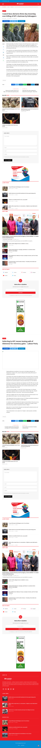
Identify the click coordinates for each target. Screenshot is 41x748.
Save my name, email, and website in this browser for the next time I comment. (17, 156)
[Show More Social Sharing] (27, 21)
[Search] (38, 4)
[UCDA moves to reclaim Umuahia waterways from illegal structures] (5, 711)
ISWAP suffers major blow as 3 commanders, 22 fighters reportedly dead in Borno (23, 206)
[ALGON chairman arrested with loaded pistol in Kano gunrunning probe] (30, 102)
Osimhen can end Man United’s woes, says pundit (10, 126)
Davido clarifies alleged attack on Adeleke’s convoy (18, 243)
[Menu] (3, 4)
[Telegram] (3, 58)
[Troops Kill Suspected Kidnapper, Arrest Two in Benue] (11, 102)
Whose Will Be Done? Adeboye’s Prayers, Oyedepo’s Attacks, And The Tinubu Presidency (23, 256)
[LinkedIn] (3, 52)
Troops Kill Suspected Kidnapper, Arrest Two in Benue (11, 109)
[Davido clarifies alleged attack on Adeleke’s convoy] (5, 245)
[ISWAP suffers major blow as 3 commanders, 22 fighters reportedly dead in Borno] (5, 207)
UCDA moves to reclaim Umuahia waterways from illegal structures (21, 709)
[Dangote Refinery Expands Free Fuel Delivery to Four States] (5, 735)
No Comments (10, 18)
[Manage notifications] (38, 746)
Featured (4, 338)
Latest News (22, 745)
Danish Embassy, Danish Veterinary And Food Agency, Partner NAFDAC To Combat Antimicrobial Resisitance (20, 237)
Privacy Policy (27, 295)
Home (19, 745)
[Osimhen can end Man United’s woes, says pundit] (11, 118)
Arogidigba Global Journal (7, 239)
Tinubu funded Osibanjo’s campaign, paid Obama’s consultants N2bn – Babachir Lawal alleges (22, 250)
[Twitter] (3, 49)
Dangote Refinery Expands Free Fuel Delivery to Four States (20, 733)
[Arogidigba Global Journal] (20, 4)
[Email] (3, 55)
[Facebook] (3, 47)
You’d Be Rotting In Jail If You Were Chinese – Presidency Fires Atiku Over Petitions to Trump (22, 262)
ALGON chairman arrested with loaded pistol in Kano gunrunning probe (29, 109)
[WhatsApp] (3, 60)
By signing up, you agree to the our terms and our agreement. (21, 295)
